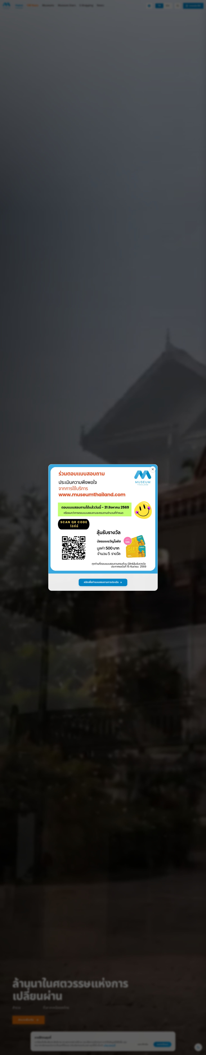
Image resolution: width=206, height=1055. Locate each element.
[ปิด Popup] (153, 469)
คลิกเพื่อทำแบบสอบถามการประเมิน (101, 582)
